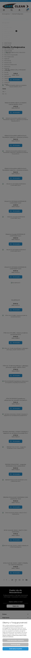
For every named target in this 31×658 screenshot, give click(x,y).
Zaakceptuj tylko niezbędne (15, 640)
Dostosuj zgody (15, 644)
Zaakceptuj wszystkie (15, 648)
